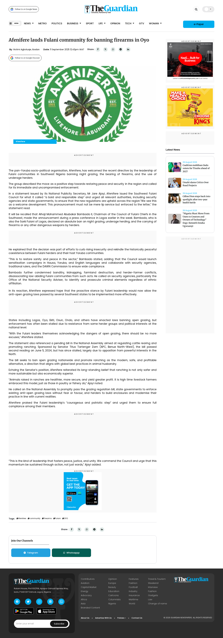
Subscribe (59, 623)
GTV (141, 23)
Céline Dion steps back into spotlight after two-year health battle (196, 199)
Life (101, 23)
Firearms (48, 518)
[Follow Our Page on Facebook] (17, 602)
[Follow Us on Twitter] (28, 602)
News (27, 23)
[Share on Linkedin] (128, 49)
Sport (90, 23)
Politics (57, 23)
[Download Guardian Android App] (24, 611)
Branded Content (90, 607)
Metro (42, 23)
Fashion (133, 583)
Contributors (88, 578)
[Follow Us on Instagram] (39, 602)
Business (73, 23)
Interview (153, 587)
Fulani (58, 518)
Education (113, 591)
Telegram (32, 552)
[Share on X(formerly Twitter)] (105, 49)
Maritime (133, 599)
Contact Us (137, 618)
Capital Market (88, 587)
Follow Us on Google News (26, 9)
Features (134, 578)
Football (133, 587)
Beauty (112, 587)
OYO (66, 518)
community (34, 518)
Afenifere (22, 518)
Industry (133, 591)
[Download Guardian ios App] (46, 611)
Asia (83, 603)
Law (150, 599)
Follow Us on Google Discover (27, 58)
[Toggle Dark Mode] (208, 9)
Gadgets (153, 595)
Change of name (157, 603)
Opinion (115, 23)
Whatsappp (73, 552)
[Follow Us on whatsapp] (61, 602)
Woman (154, 23)
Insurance (134, 595)
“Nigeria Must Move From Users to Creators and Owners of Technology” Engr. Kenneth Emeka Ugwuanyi (196, 219)
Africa (84, 599)
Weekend (153, 583)
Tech (128, 23)
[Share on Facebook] (97, 49)
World (132, 603)
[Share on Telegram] (121, 49)
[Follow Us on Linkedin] (50, 602)
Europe (112, 583)
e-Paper (199, 24)
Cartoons (113, 595)
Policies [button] (120, 618)
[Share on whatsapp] (113, 49)
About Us (85, 618)
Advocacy (86, 595)
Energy (84, 591)
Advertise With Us (103, 618)
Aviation (85, 583)
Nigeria (112, 603)
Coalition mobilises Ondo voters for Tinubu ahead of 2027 (196, 168)
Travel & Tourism (157, 578)
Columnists (114, 599)
